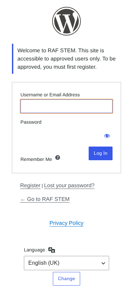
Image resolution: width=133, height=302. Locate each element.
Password (30, 122)
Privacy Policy (66, 223)
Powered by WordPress (66, 21)
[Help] (58, 157)
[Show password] (106, 133)
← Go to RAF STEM (45, 199)
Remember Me (36, 159)
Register (30, 185)
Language (34, 249)
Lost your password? (69, 185)
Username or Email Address (50, 94)
